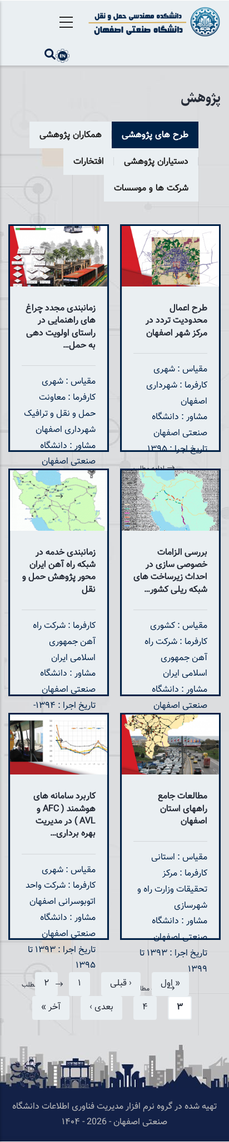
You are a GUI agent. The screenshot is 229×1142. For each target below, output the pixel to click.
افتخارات (88, 162)
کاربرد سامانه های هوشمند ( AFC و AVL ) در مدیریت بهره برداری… (64, 815)
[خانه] (152, 22)
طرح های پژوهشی (155, 135)
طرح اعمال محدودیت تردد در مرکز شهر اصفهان (176, 320)
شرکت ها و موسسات (151, 188)
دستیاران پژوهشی (156, 162)
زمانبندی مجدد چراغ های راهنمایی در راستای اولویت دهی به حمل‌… (61, 327)
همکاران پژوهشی (70, 135)
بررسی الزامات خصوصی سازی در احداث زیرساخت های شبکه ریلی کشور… (170, 571)
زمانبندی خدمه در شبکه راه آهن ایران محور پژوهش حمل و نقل (59, 571)
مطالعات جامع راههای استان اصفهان (182, 808)
